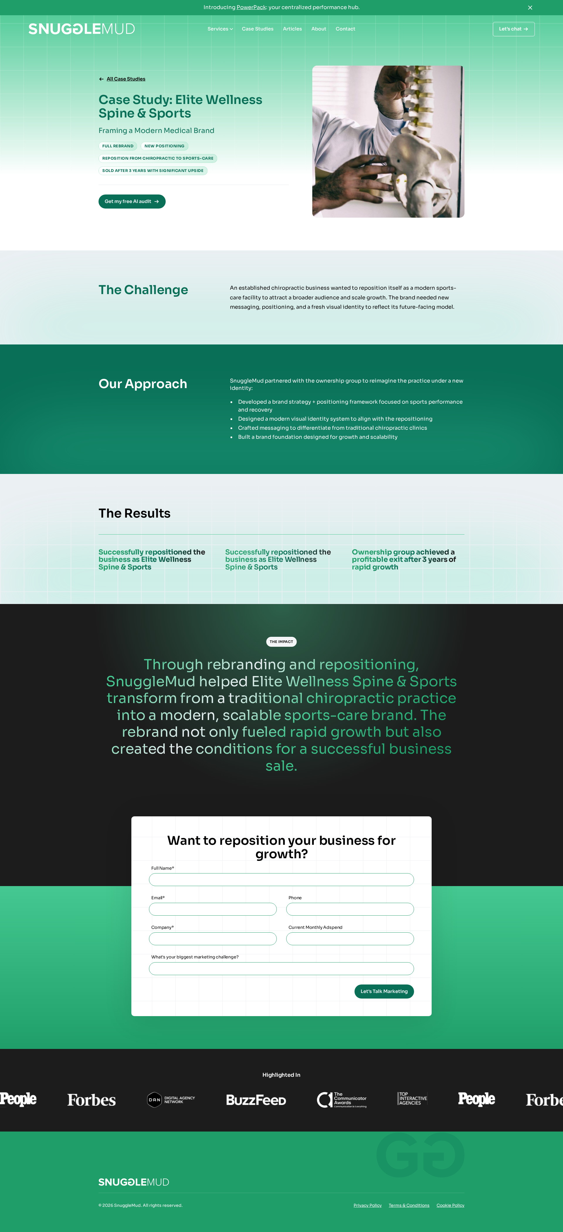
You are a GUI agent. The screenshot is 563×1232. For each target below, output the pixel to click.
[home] (81, 29)
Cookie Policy (450, 1205)
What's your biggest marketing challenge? (195, 957)
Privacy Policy (368, 1205)
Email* (158, 897)
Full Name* (162, 868)
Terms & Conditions (409, 1205)
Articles (292, 29)
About (318, 29)
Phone (295, 897)
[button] (220, 29)
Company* (162, 927)
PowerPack (251, 7)
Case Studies (258, 29)
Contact (345, 29)
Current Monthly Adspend (315, 927)
